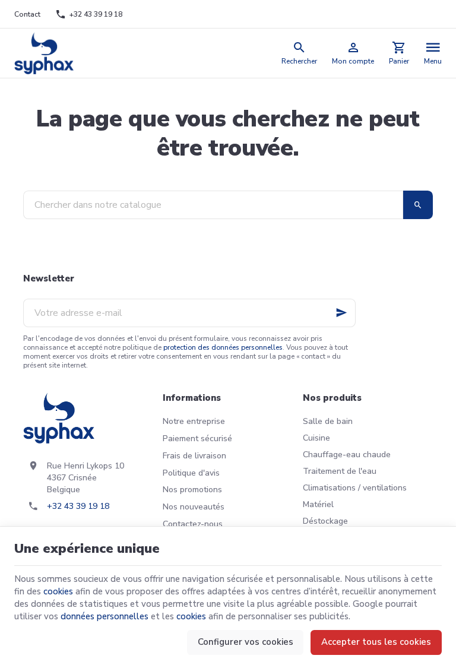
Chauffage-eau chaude (347, 454)
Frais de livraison (194, 455)
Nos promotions (192, 489)
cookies (58, 591)
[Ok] (341, 313)
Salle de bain (328, 421)
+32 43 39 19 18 (78, 506)
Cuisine (316, 438)
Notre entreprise (194, 421)
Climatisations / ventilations (355, 487)
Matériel (318, 504)
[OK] (418, 205)
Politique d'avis (191, 473)
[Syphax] (44, 53)
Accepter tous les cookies (376, 642)
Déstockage (325, 521)
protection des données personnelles (223, 347)
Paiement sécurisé (197, 438)
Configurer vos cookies (245, 642)
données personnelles (104, 616)
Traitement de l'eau (339, 471)
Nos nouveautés (193, 506)
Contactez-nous (193, 524)
